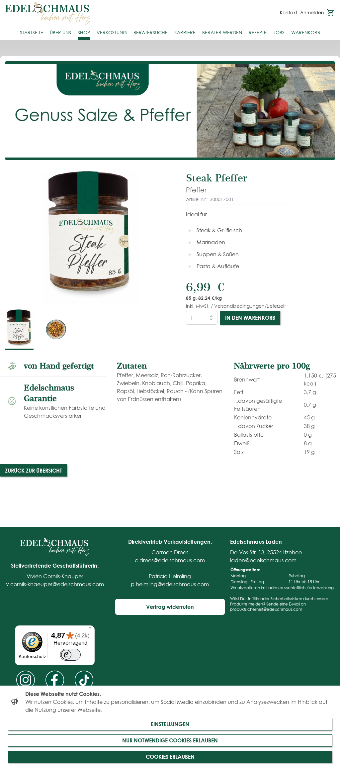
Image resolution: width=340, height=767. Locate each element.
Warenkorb (305, 32)
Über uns (60, 32)
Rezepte (258, 32)
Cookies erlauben (170, 756)
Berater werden (222, 32)
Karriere (185, 32)
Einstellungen (170, 724)
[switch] (70, 655)
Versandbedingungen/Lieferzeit (250, 306)
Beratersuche (150, 32)
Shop (84, 32)
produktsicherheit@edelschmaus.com (266, 609)
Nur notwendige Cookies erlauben (170, 740)
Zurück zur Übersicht (33, 470)
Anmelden (312, 12)
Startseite (31, 32)
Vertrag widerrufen (170, 606)
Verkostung (112, 32)
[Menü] (91, 629)
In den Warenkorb (250, 317)
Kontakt (289, 12)
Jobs (279, 32)
